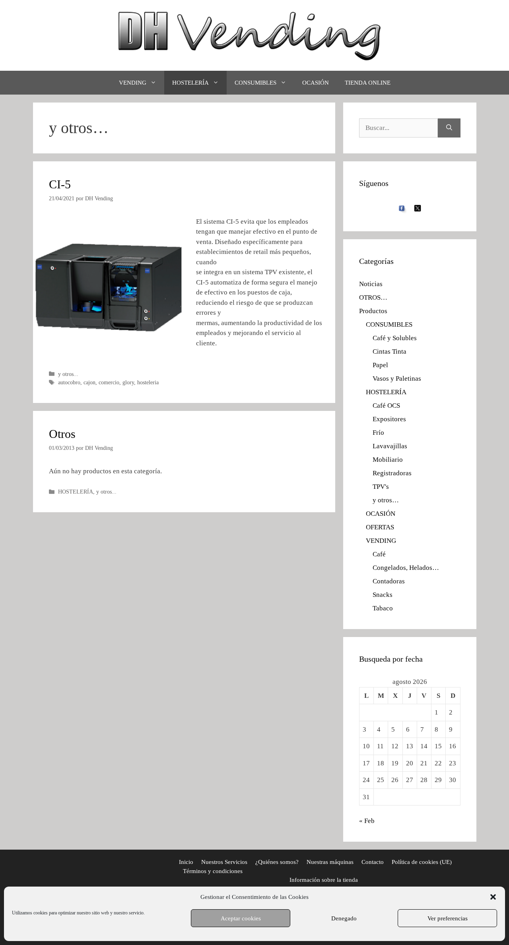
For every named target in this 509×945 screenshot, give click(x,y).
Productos (373, 311)
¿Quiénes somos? (277, 862)
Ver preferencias (447, 918)
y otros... (68, 374)
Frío (378, 432)
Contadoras (389, 581)
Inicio (186, 862)
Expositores (389, 419)
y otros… (386, 500)
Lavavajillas (390, 446)
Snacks (382, 594)
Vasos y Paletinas (397, 378)
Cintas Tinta (389, 351)
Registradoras (392, 473)
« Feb (367, 821)
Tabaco (383, 608)
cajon (89, 382)
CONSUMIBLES (255, 82)
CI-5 (60, 184)
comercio (109, 382)
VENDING (132, 82)
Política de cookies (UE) (422, 862)
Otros (62, 433)
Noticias (371, 284)
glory (128, 382)
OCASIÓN (315, 82)
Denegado (344, 918)
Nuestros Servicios (224, 862)
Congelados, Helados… (406, 567)
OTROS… (373, 297)
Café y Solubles (395, 338)
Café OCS (386, 405)
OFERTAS (380, 527)
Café (379, 554)
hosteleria (148, 382)
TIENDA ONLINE (367, 82)
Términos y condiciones (213, 871)
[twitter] (417, 207)
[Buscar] (449, 127)
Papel (380, 365)
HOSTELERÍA (190, 82)
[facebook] (401, 207)
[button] (493, 897)
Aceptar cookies (241, 918)
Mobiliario (388, 459)
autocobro (69, 382)
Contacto (372, 862)
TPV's (381, 486)
